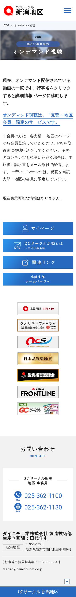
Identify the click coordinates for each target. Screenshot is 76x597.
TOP (7, 25)
